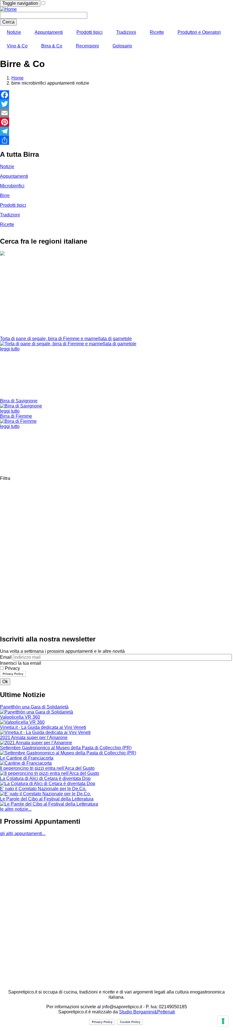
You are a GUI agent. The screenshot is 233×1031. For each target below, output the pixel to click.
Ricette (157, 32)
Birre (5, 195)
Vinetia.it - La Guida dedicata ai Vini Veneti (43, 727)
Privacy (12, 668)
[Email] (116, 113)
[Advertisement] (116, 296)
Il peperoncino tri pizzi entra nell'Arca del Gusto (47, 768)
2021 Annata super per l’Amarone (34, 737)
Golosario (122, 45)
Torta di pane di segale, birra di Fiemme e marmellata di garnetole (66, 338)
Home (17, 78)
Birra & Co (51, 45)
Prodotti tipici (89, 32)
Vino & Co (17, 45)
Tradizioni (126, 32)
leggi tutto (10, 348)
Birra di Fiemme (16, 416)
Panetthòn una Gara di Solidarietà (34, 706)
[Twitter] (116, 103)
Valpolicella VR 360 (20, 717)
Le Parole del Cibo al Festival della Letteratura (46, 798)
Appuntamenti (49, 32)
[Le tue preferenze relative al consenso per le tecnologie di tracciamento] (223, 1021)
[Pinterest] (116, 122)
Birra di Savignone (19, 400)
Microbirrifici (12, 185)
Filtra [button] (5, 478)
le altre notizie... (16, 809)
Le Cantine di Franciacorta (26, 758)
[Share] (116, 140)
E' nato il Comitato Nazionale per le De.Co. (43, 788)
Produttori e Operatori (199, 32)
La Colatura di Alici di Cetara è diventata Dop (45, 778)
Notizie (14, 32)
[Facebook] (116, 94)
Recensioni (87, 45)
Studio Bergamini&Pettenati (147, 1011)
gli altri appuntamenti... (22, 833)
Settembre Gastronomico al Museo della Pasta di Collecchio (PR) (66, 747)
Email (6, 657)
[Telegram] (116, 131)
